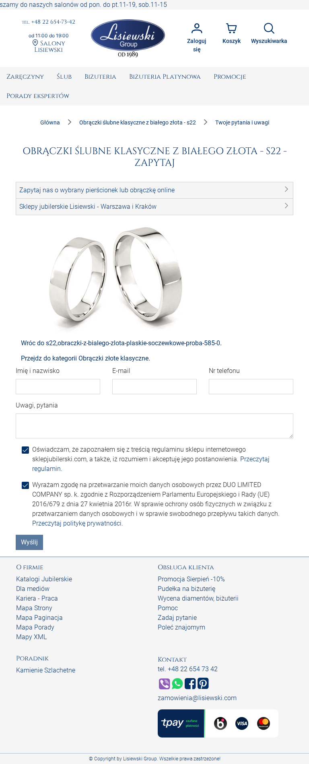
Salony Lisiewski (49, 46)
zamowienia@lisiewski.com (197, 698)
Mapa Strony (34, 608)
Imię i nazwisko (38, 371)
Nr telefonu (224, 371)
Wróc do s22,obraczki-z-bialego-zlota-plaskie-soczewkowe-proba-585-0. (121, 343)
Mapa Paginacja (39, 617)
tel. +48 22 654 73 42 (188, 669)
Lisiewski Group (140, 759)
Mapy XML (31, 637)
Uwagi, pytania (37, 405)
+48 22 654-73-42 (48, 22)
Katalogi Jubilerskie (44, 579)
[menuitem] (25, 76)
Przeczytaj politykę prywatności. (77, 523)
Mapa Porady (35, 627)
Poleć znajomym (181, 627)
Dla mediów (32, 589)
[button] (154, 190)
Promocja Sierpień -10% (191, 579)
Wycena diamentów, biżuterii (198, 598)
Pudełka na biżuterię (186, 589)
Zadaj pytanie (177, 617)
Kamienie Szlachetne (45, 670)
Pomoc (168, 608)
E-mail (121, 371)
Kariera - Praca (37, 598)
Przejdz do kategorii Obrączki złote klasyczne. (85, 358)
